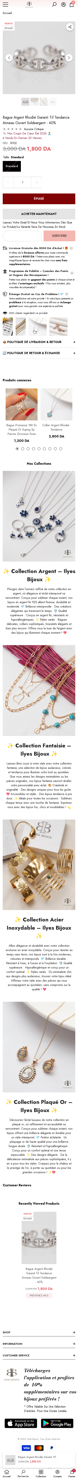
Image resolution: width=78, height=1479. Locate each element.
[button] (54, 4)
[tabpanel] (21, 415)
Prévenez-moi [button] (39, 1296)
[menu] (5, 4)
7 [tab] (49, 448)
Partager (69, 27)
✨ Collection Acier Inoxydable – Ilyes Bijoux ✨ (39, 928)
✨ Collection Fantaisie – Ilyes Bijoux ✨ (39, 750)
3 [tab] (28, 448)
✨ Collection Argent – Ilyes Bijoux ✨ (39, 575)
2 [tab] (22, 448)
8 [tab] (55, 448)
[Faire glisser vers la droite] (69, 57)
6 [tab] (44, 448)
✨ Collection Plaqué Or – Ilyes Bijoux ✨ (39, 1106)
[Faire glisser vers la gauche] (9, 57)
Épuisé (39, 199)
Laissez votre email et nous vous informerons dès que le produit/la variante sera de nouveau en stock (37, 224)
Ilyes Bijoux (32, 1439)
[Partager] (69, 27)
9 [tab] (60, 448)
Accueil (7, 13)
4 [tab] (33, 448)
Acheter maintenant (39, 214)
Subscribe (59, 236)
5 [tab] (39, 448)
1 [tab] (17, 448)
